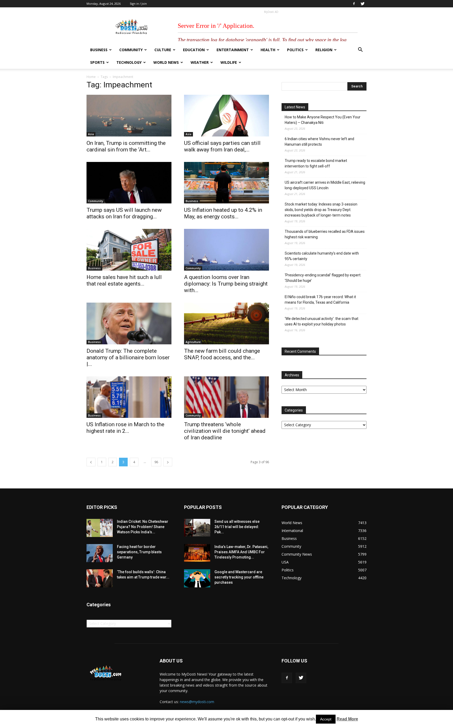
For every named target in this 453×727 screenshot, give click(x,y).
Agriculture (193, 342)
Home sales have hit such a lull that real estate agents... (124, 280)
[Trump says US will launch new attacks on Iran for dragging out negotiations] (129, 183)
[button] (360, 50)
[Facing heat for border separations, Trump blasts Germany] (100, 553)
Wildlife (228, 62)
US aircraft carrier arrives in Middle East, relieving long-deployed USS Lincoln (325, 185)
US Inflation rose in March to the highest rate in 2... (125, 427)
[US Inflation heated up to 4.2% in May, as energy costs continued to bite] (226, 183)
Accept (325, 719)
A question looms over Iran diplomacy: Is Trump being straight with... (226, 283)
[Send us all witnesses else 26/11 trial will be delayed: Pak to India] (197, 527)
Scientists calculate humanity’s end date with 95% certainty (322, 256)
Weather (200, 62)
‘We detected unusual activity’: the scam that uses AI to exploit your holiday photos (321, 321)
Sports (97, 62)
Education (194, 49)
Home (91, 77)
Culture (162, 49)
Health (268, 49)
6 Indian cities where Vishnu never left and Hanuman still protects (319, 141)
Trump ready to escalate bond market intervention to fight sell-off (316, 163)
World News (166, 62)
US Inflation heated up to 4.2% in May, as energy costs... (223, 213)
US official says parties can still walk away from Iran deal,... (222, 146)
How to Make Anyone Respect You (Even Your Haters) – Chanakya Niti (322, 120)
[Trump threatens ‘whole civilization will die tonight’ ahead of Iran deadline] (226, 397)
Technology (129, 62)
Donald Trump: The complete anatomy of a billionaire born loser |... (128, 357)
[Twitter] (362, 3)
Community (131, 49)
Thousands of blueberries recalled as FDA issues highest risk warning (325, 234)
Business (98, 49)
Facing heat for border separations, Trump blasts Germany (139, 552)
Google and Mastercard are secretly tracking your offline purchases (238, 577)
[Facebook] (354, 3)
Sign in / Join (138, 4)
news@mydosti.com (197, 701)
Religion (323, 49)
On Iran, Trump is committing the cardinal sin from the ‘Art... (126, 146)
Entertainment (233, 49)
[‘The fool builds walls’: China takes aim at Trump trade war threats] (100, 578)
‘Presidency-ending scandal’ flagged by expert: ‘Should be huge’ (323, 278)
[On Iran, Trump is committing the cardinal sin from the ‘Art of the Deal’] (129, 115)
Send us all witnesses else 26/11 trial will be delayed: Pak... (237, 526)
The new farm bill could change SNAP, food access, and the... (222, 354)
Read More (347, 719)
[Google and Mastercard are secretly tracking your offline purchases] (197, 578)
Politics (295, 49)
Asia (91, 134)
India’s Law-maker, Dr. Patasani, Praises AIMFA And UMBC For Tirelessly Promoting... (241, 552)
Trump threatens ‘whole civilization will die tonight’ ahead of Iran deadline (225, 431)
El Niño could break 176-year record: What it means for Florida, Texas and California (320, 299)
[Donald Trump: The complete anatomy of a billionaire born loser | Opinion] (129, 323)
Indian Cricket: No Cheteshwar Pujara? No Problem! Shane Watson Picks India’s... (142, 526)
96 (156, 462)
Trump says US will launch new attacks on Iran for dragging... (124, 213)
